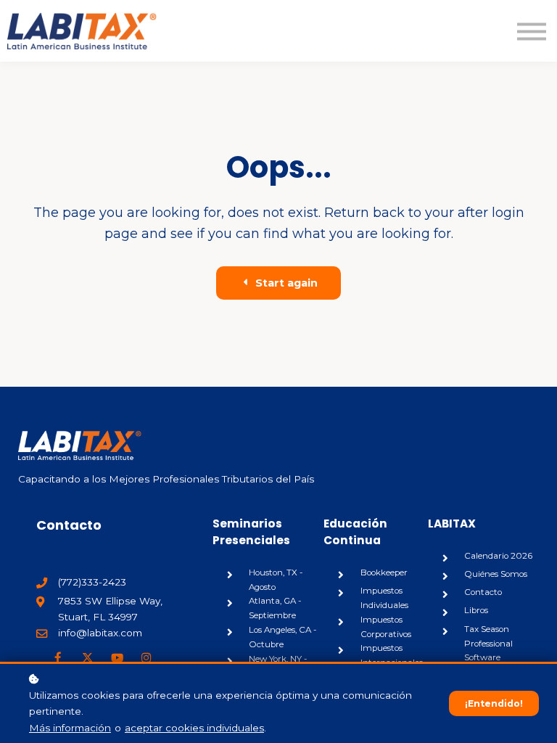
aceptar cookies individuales (194, 728)
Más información (70, 728)
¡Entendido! (494, 703)
